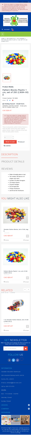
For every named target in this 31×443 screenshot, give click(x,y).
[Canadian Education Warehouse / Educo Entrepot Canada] (15, 20)
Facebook (9, 360)
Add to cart (11, 142)
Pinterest (12, 100)
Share (7, 100)
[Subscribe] (26, 348)
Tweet (9, 100)
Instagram (17, 360)
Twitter (13, 360)
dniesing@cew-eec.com (14, 382)
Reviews (7, 168)
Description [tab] (9, 154)
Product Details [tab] (12, 161)
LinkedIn (21, 359)
